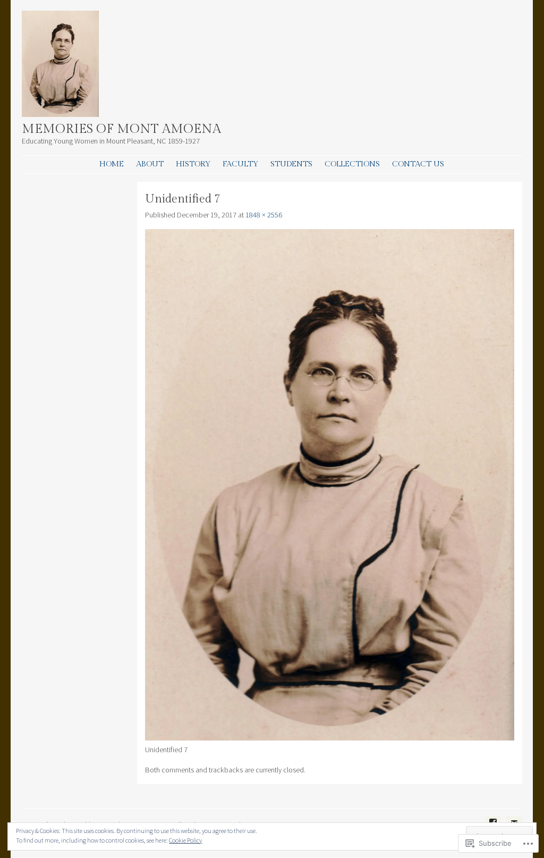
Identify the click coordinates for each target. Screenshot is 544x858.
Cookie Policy (185, 840)
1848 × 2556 (263, 215)
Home (111, 164)
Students (291, 164)
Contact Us (418, 164)
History (193, 164)
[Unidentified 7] (329, 738)
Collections (352, 164)
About (150, 164)
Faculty (240, 164)
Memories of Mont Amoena (121, 129)
